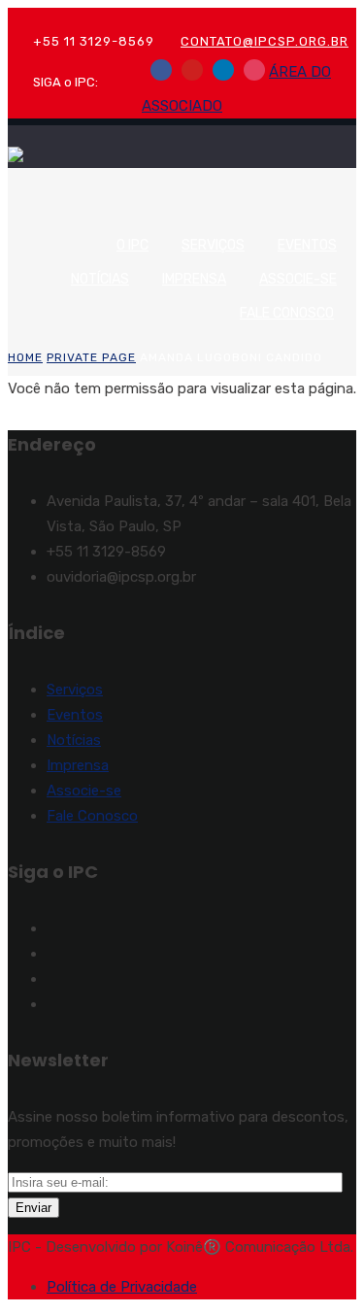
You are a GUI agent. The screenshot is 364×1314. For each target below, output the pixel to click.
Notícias (100, 279)
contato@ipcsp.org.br (264, 41)
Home (25, 357)
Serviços (213, 245)
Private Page (91, 357)
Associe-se (298, 279)
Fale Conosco (287, 313)
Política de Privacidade (122, 1287)
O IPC (132, 245)
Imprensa (194, 279)
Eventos (307, 245)
